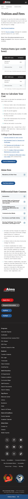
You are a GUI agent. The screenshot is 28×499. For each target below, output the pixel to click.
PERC (2, 406)
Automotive (5, 196)
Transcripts (4, 360)
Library (3, 400)
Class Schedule (5, 364)
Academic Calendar (6, 419)
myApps (5, 315)
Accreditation (10, 460)
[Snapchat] (21, 447)
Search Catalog (5, 389)
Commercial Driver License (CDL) (10, 338)
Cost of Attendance (9, 161)
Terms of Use (8, 466)
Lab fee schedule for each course (13, 137)
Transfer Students (6, 354)
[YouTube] (14, 447)
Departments (9, 6)
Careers (3, 429)
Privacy (15, 466)
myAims (5, 310)
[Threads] (14, 453)
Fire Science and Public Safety (11, 218)
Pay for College (10, 32)
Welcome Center (5, 396)
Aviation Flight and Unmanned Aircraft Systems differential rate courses (10, 202)
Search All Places (6, 409)
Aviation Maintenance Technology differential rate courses (10, 208)
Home (2, 6)
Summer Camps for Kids (8, 347)
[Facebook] (14, 440)
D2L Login (4, 357)
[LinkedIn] (7, 447)
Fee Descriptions (8, 183)
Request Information (9, 305)
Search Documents (6, 386)
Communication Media (8, 213)
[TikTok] (21, 453)
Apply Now (6, 300)
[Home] (9, 290)
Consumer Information (20, 460)
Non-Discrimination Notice (10, 463)
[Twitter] (7, 440)
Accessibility (21, 463)
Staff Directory (5, 383)
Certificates (4, 335)
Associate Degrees (6, 331)
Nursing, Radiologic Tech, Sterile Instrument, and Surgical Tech (11, 222)
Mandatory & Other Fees (9, 174)
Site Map (21, 466)
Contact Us (4, 426)
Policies (3, 460)
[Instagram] (21, 440)
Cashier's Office (17, 6)
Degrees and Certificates (13, 145)
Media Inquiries (5, 432)
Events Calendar (5, 416)
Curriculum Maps (6, 380)
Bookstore (4, 403)
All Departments (5, 374)
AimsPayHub (4, 367)
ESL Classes (4, 341)
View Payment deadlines (7, 28)
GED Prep (4, 344)
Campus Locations (6, 377)
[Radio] (7, 453)
